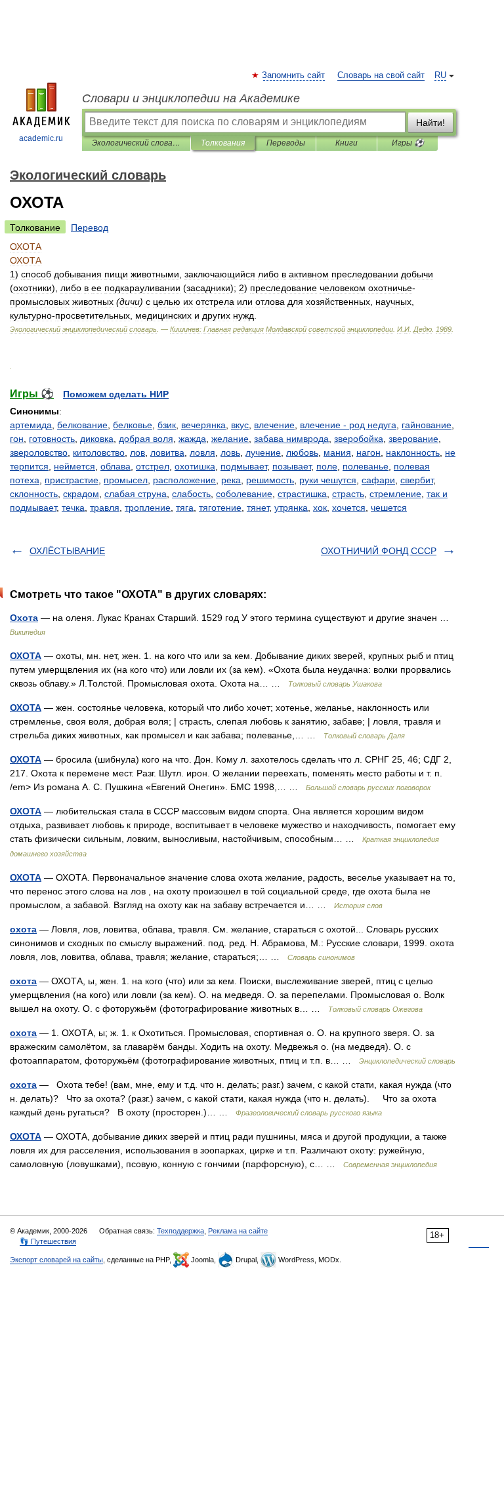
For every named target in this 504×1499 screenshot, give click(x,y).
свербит (416, 480)
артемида (31, 425)
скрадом (81, 494)
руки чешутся (327, 480)
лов (137, 452)
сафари (378, 480)
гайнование (427, 425)
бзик (167, 425)
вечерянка (203, 425)
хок (320, 507)
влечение (274, 425)
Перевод (89, 227)
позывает (291, 466)
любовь (302, 452)
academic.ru (41, 138)
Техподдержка (180, 1231)
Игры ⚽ (408, 143)
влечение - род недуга (348, 425)
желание (230, 438)
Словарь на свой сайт (381, 75)
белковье (132, 425)
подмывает (243, 466)
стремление (395, 494)
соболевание (244, 494)
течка (73, 507)
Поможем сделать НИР (116, 394)
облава (115, 466)
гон (17, 438)
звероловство (39, 452)
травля (104, 507)
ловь (230, 452)
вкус (240, 425)
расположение (184, 480)
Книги (346, 143)
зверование (413, 438)
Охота (24, 617)
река (231, 480)
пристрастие (71, 480)
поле (326, 466)
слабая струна (135, 494)
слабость (191, 494)
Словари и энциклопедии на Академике (191, 98)
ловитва (167, 452)
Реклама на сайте (238, 1231)
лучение (263, 452)
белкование (82, 425)
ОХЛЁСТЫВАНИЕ (67, 551)
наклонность (413, 452)
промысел (126, 480)
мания (337, 452)
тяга (185, 507)
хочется (349, 507)
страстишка (302, 494)
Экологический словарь (136, 143)
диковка (97, 438)
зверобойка (358, 438)
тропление (148, 507)
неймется (74, 466)
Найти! (430, 122)
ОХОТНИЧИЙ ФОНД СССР (378, 551)
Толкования (223, 143)
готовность (52, 438)
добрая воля (146, 438)
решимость (270, 480)
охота (23, 929)
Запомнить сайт (294, 75)
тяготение (220, 507)
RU (440, 75)
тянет (258, 507)
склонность (34, 494)
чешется (389, 507)
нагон (368, 452)
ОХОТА (25, 655)
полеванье (365, 466)
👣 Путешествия (48, 1241)
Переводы (285, 143)
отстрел (152, 466)
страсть (348, 494)
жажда (192, 438)
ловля (202, 452)
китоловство (99, 452)
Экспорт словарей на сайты (56, 1260)
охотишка (195, 466)
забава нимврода (291, 438)
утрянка (291, 507)
